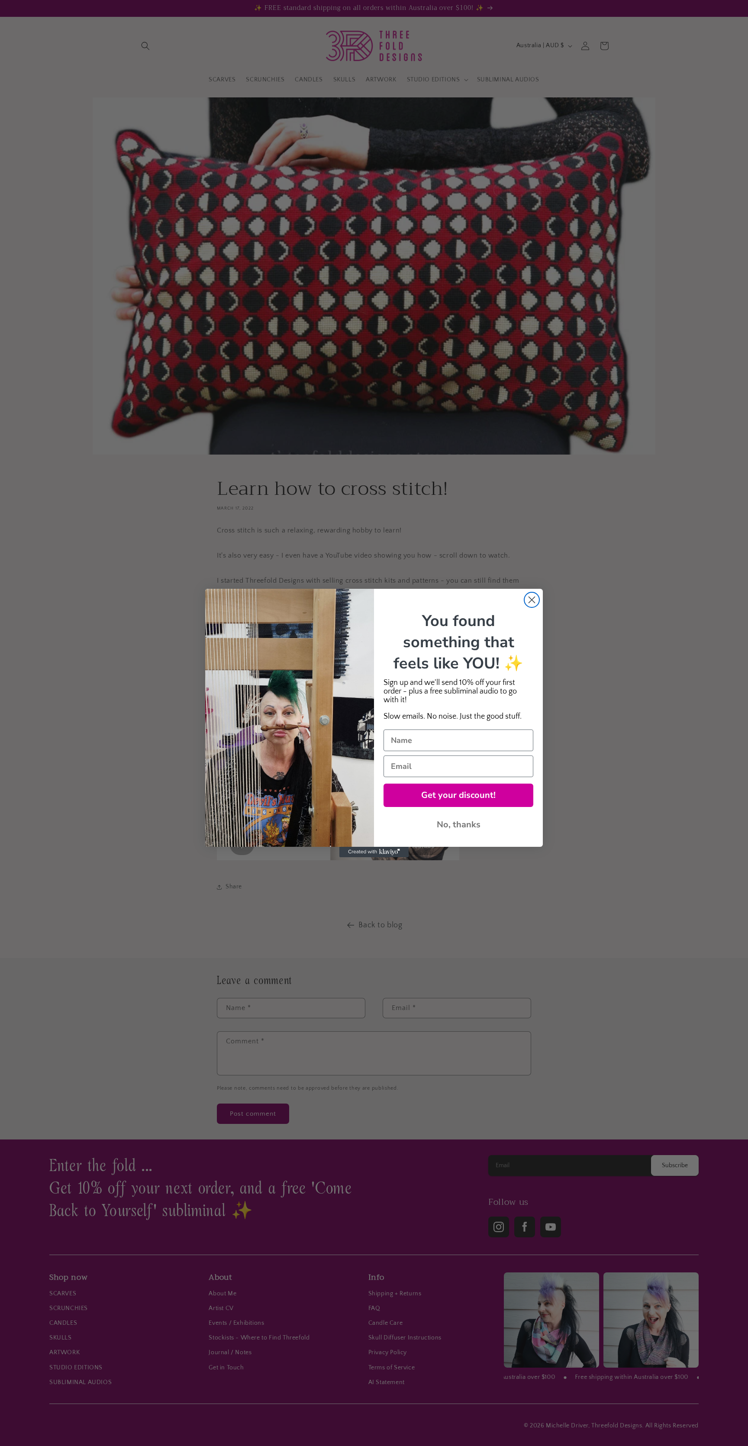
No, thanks (458, 824)
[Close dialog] (531, 599)
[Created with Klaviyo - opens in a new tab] (374, 852)
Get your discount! (458, 795)
